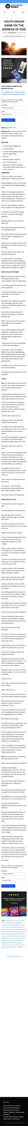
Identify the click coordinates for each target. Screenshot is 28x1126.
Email (3, 111)
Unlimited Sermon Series (11, 1110)
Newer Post (17, 956)
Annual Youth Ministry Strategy (13, 1117)
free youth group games (9, 927)
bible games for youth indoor (14, 920)
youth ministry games (15, 943)
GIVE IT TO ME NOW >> (8, 120)
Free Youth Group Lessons (12, 1105)
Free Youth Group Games (15, 35)
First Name (4, 105)
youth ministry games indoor (10, 945)
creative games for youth (16, 925)
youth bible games (12, 936)
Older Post (10, 956)
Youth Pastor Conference (11, 1119)
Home (6, 35)
